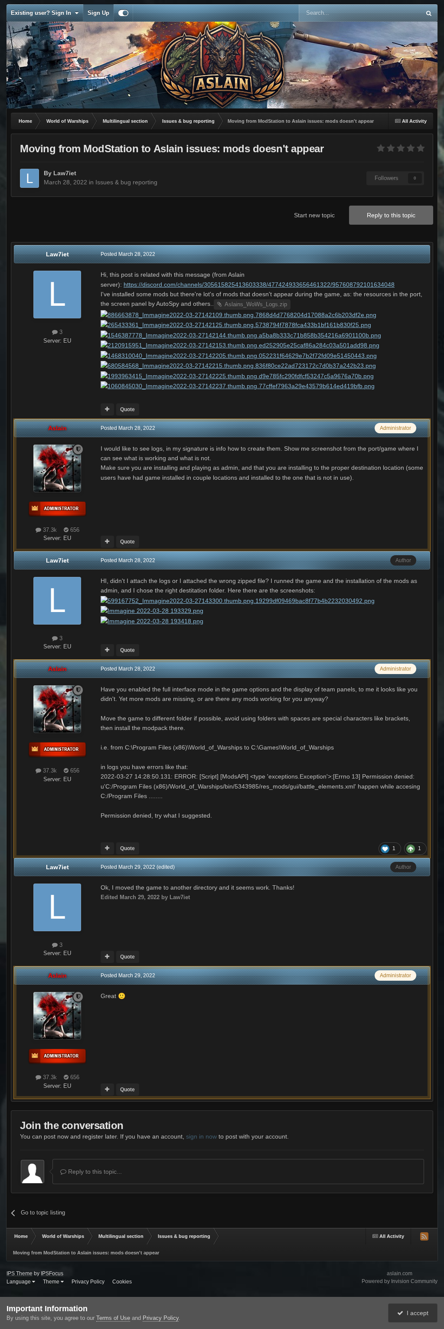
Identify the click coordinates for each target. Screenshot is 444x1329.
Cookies (122, 1282)
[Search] (428, 13)
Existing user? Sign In (43, 13)
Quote (127, 409)
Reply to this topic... (94, 1171)
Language (19, 1282)
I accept (415, 1312)
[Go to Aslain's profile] (57, 468)
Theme (52, 1282)
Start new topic (314, 215)
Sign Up (98, 13)
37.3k (49, 530)
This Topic (396, 13)
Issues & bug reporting (126, 182)
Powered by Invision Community (399, 1281)
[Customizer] (123, 13)
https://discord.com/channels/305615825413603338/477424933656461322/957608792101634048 (259, 284)
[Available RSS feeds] (424, 1236)
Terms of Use (113, 1318)
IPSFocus (52, 1273)
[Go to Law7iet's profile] (29, 178)
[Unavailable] (238, 314)
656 (74, 530)
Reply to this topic (391, 215)
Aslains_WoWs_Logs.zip (256, 304)
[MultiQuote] (107, 409)
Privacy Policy (88, 1282)
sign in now (201, 1136)
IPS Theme (20, 1273)
